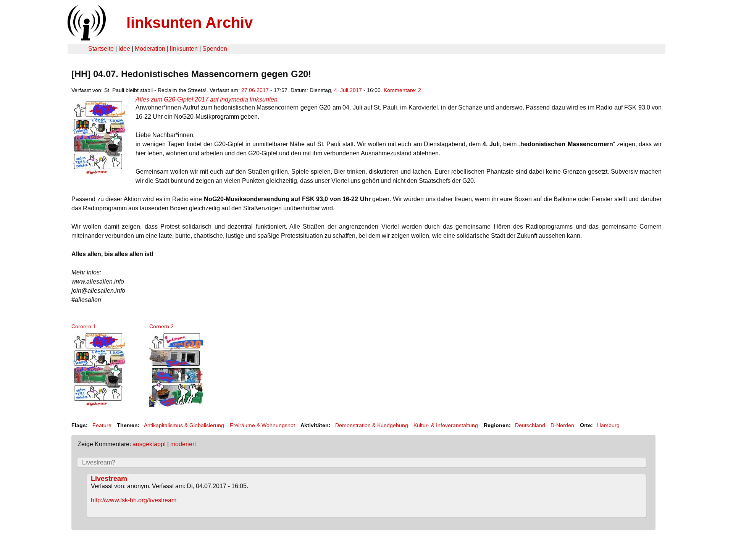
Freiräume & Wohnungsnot (262, 425)
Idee (124, 48)
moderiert (183, 444)
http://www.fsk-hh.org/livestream (133, 500)
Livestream (109, 478)
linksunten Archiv (189, 22)
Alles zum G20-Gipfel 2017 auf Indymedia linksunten (207, 99)
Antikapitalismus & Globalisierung (184, 425)
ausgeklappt (149, 444)
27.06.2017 (255, 90)
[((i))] (85, 38)
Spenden (214, 48)
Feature (101, 425)
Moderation (150, 48)
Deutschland (530, 425)
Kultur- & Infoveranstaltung (445, 425)
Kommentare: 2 (402, 90)
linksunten (184, 48)
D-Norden (562, 425)
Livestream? (98, 462)
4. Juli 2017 (348, 90)
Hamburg (608, 425)
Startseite (101, 48)
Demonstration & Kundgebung (371, 425)
